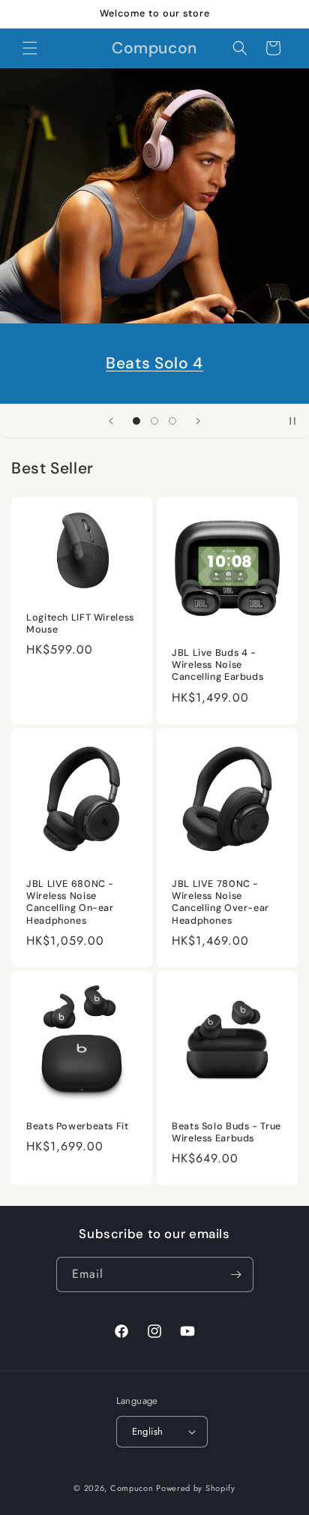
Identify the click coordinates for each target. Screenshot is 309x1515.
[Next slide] (198, 420)
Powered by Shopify (196, 1488)
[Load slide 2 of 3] (155, 421)
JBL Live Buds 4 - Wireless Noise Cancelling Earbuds (217, 665)
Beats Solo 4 (154, 363)
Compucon (132, 1488)
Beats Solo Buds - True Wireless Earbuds (226, 1132)
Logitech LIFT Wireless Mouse (80, 624)
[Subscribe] (236, 1274)
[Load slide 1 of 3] (137, 421)
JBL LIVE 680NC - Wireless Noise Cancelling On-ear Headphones (70, 902)
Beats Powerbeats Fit (77, 1126)
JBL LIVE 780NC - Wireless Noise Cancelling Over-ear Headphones (220, 902)
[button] (30, 48)
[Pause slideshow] (292, 420)
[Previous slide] (111, 420)
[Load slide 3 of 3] (173, 421)
